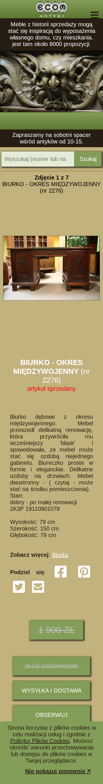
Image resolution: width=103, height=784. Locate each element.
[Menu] (86, 15)
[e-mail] (38, 592)
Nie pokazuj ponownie (58, 771)
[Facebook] (61, 576)
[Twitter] (19, 592)
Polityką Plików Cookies (40, 741)
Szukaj (88, 159)
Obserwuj (51, 715)
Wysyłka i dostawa (52, 690)
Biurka (60, 555)
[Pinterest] (84, 576)
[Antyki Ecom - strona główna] (51, 9)
